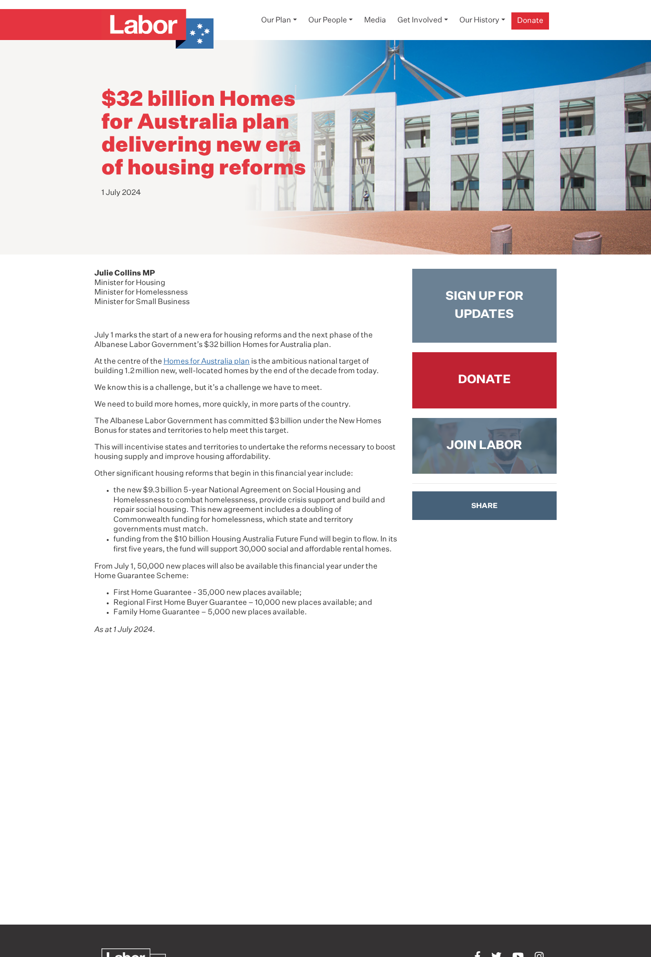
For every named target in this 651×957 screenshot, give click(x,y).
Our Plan (276, 20)
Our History (479, 20)
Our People (327, 20)
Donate (530, 21)
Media (375, 20)
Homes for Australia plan (206, 362)
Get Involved (419, 20)
